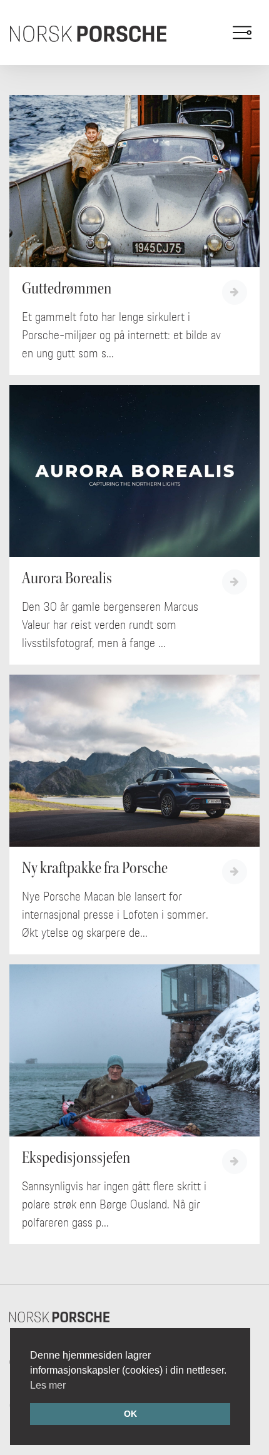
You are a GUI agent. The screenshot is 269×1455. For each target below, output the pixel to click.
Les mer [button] (48, 1385)
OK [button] (130, 1414)
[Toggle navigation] (242, 32)
